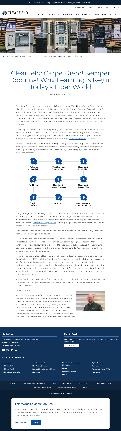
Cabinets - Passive (8, 369)
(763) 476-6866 (13, 342)
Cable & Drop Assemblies (11, 372)
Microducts (36, 372)
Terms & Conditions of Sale (101, 383)
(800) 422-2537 (14, 345)
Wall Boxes (96, 372)
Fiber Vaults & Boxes (39, 366)
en (118, 7)
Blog (70, 94)
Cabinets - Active (8, 366)
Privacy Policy (36, 415)
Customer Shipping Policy (42, 387)
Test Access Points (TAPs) (101, 369)
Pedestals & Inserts (69, 371)
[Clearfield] (3, 56)
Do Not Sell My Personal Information (34, 383)
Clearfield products (77, 139)
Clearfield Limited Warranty (67, 387)
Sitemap (85, 387)
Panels (64, 368)
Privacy (12, 383)
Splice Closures (97, 363)
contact (19, 285)
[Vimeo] (16, 349)
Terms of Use (81, 383)
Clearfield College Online (44, 223)
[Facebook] (3, 349)
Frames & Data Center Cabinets (43, 369)
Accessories (6, 363)
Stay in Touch (71, 334)
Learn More (59, 3)
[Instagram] (7, 349)
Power (64, 374)
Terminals (95, 366)
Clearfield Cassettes (39, 363)
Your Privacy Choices (63, 383)
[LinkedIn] (12, 349)
